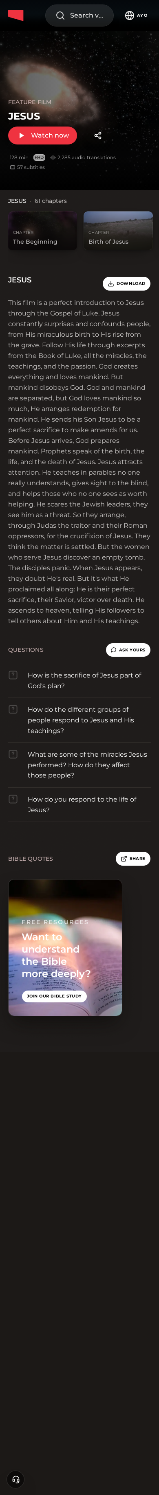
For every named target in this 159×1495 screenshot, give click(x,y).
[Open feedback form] (15, 1479)
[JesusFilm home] (17, 15)
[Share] (97, 135)
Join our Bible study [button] (54, 996)
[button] (128, 650)
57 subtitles (31, 167)
